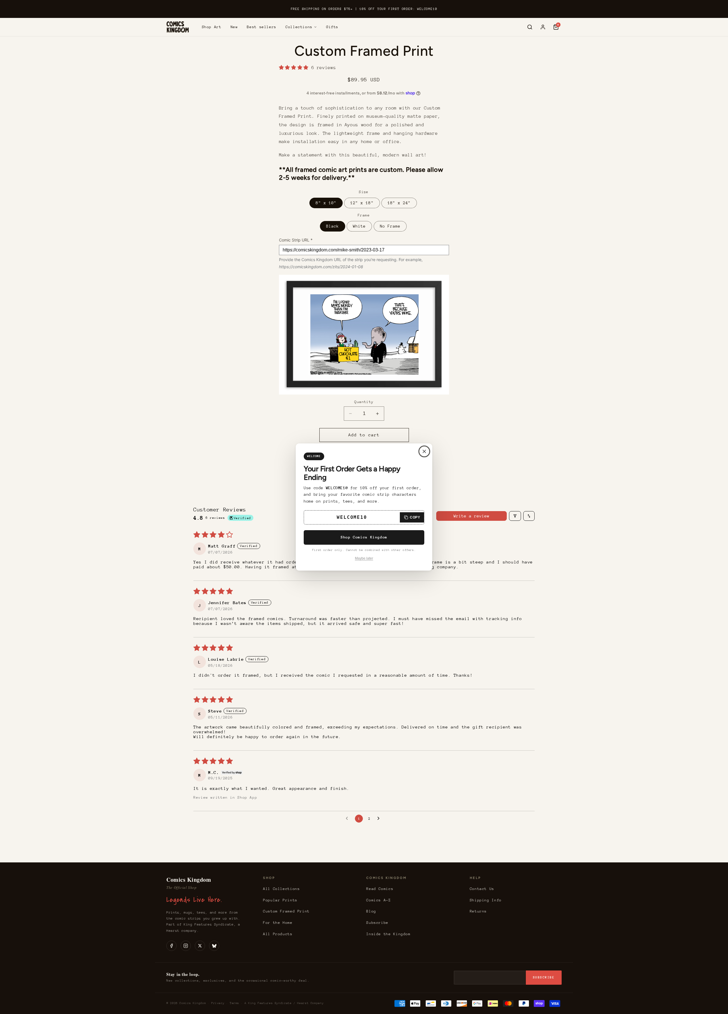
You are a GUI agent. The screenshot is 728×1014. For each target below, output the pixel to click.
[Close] (424, 451)
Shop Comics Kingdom (364, 537)
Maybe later (364, 558)
